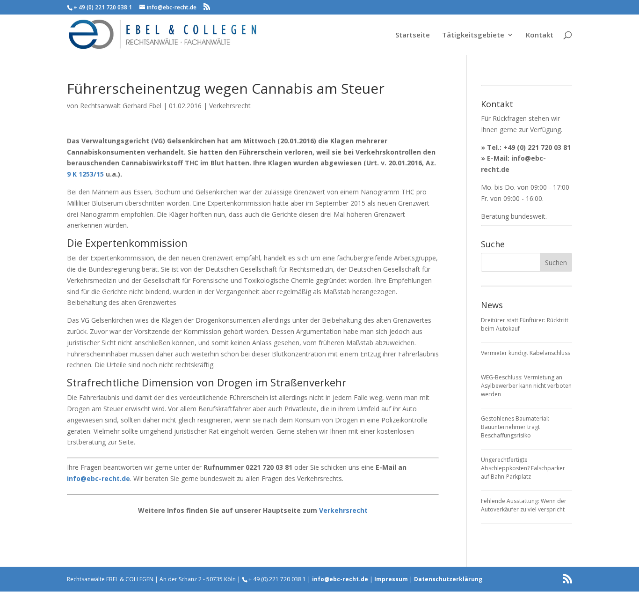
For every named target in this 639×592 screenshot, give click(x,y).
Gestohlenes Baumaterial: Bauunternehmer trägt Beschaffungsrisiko (515, 426)
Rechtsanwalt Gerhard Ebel (120, 105)
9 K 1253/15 (85, 174)
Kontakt (539, 35)
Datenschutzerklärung (448, 579)
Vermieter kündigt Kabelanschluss (525, 353)
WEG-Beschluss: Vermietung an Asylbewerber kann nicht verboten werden (526, 385)
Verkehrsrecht (230, 105)
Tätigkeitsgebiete (473, 35)
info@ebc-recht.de (98, 478)
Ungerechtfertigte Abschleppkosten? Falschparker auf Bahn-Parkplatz (523, 468)
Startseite (412, 35)
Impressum (391, 579)
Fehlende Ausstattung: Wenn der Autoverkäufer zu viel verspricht (523, 505)
